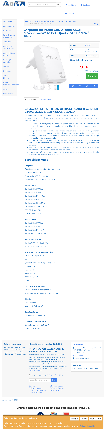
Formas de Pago (56, 390)
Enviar (54, 380)
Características (31, 100)
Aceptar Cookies (95, 419)
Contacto (86, 5)
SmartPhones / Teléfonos (9, 36)
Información (46, 100)
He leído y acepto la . (47, 375)
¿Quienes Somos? (35, 392)
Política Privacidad (35, 388)
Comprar (92, 76)
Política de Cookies (87, 426)
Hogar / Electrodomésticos (10, 83)
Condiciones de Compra (37, 390)
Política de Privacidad (35, 370)
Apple (5, 89)
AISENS (88, 45)
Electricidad (8, 94)
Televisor (7, 42)
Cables (6, 67)
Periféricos (7, 71)
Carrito (70, 14)
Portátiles (7, 31)
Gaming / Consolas (7, 61)
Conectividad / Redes (9, 54)
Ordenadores (8, 22)
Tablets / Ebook (6, 77)
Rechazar (84, 419)
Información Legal (56, 386)
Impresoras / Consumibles (8, 47)
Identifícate (71, 5)
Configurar (74, 419)
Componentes (9, 26)
